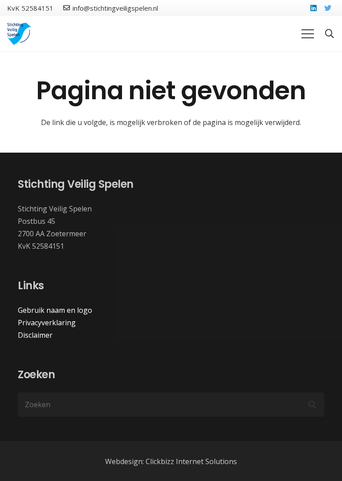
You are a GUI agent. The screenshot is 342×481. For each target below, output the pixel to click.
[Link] (19, 34)
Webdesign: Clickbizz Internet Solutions (171, 461)
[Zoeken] (312, 404)
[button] (329, 34)
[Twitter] (328, 8)
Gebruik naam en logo (55, 310)
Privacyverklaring (47, 322)
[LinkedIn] (313, 8)
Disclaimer (35, 335)
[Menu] (308, 34)
